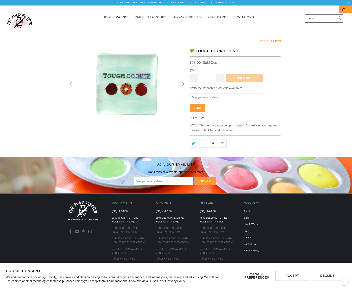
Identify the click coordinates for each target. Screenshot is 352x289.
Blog (246, 217)
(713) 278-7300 (164, 211)
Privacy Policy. (176, 281)
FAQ (246, 231)
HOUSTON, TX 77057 (167, 221)
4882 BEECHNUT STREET (214, 217)
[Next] (182, 84)
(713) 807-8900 (120, 211)
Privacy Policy (251, 250)
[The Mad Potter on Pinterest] (83, 231)
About (247, 211)
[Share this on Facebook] (203, 143)
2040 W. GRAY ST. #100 (125, 217)
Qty (192, 70)
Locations (244, 17)
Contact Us (250, 244)
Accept (292, 275)
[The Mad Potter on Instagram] (90, 231)
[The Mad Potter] (30, 23)
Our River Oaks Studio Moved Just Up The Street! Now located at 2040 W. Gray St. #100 (176, 2)
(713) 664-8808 (208, 211)
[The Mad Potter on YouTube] (77, 231)
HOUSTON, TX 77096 (211, 221)
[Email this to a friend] (223, 143)
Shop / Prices (186, 17)
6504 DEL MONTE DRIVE (170, 217)
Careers (248, 237)
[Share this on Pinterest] (213, 143)
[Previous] (71, 84)
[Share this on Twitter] (193, 143)
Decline (327, 275)
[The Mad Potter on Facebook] (70, 231)
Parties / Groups (150, 17)
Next (278, 41)
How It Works (116, 17)
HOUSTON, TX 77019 (123, 221)
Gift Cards (218, 17)
